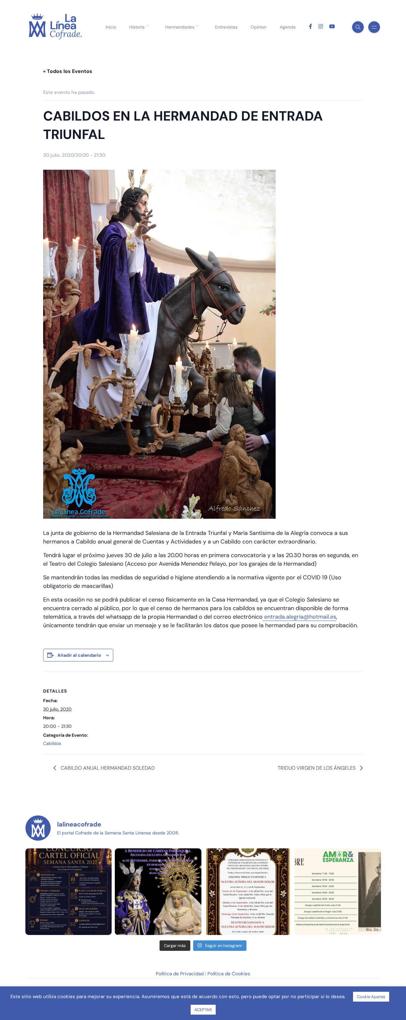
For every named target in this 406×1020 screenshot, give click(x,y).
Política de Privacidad (180, 974)
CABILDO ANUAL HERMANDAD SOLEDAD (107, 768)
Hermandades (179, 27)
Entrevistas (226, 27)
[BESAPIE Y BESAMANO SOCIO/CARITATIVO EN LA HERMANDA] (158, 891)
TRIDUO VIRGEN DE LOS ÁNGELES (317, 768)
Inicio (111, 27)
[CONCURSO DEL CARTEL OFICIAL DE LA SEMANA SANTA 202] (68, 891)
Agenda (288, 27)
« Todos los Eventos (67, 71)
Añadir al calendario (79, 655)
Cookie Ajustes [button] (371, 996)
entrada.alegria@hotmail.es (299, 617)
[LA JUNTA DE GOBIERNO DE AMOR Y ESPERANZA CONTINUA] (337, 891)
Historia (137, 27)
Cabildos (52, 743)
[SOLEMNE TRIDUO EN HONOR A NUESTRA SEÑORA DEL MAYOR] (248, 891)
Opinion (258, 27)
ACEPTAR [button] (203, 1009)
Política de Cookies (228, 974)
